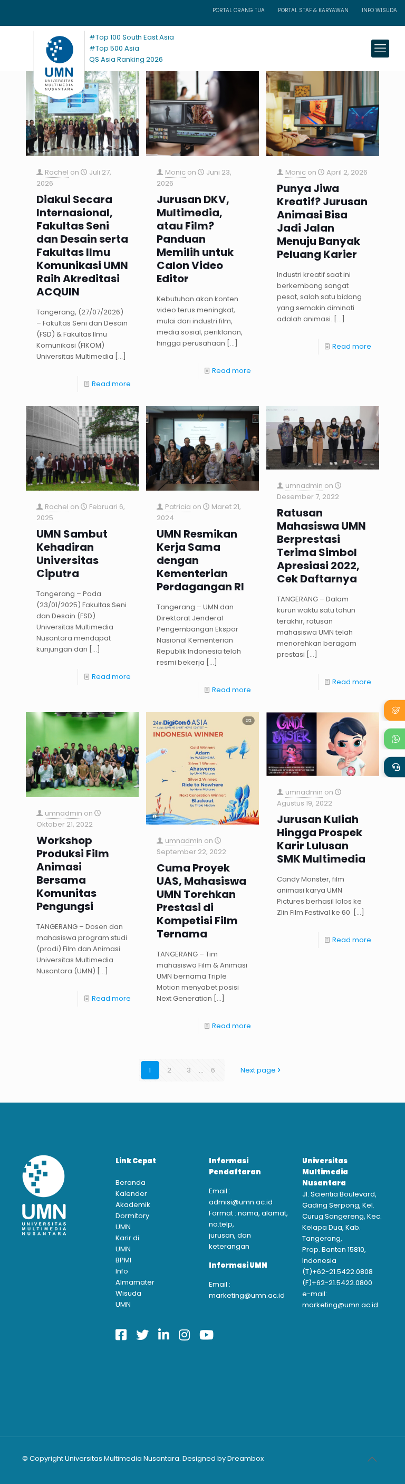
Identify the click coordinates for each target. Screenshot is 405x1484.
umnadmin (304, 486)
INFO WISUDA (379, 10)
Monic (175, 172)
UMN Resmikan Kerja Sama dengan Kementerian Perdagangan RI (200, 560)
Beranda (130, 1182)
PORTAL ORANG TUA (239, 10)
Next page (258, 1070)
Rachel (57, 172)
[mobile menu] (380, 49)
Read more (111, 384)
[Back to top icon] (372, 1459)
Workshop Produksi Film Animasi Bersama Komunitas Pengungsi (72, 873)
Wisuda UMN (128, 1298)
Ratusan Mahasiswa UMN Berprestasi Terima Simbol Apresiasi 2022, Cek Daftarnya (321, 546)
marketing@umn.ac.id (247, 1295)
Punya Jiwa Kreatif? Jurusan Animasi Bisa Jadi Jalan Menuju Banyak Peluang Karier (322, 221)
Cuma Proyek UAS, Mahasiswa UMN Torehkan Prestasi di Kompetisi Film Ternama (201, 901)
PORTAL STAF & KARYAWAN (313, 10)
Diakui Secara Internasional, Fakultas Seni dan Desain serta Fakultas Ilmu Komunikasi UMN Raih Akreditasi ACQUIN (82, 246)
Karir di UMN (127, 1243)
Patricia (178, 507)
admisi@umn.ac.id (241, 1202)
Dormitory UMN (131, 1221)
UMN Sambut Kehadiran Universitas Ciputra (72, 554)
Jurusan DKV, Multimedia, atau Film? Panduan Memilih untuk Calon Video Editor (195, 239)
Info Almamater (131, 1276)
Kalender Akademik (131, 1199)
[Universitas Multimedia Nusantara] (49, 48)
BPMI (123, 1260)
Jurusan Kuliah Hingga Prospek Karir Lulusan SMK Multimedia (321, 839)
